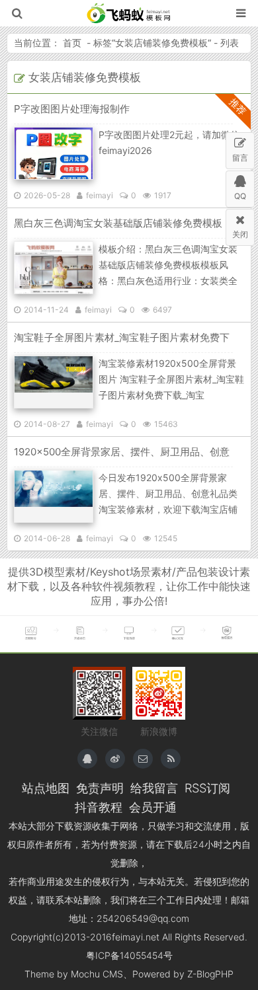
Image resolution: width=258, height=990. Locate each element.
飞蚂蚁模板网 (129, 13)
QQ (240, 196)
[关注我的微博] (115, 759)
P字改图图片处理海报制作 (72, 108)
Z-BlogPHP (210, 973)
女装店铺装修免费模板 (161, 42)
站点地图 (45, 788)
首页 (72, 42)
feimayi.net (135, 936)
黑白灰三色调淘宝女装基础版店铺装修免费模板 (118, 223)
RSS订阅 (207, 788)
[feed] (171, 759)
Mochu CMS (97, 973)
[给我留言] (143, 759)
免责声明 (100, 788)
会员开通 (153, 807)
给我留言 (154, 788)
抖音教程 (98, 807)
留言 (240, 158)
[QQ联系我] (87, 759)
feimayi (99, 195)
